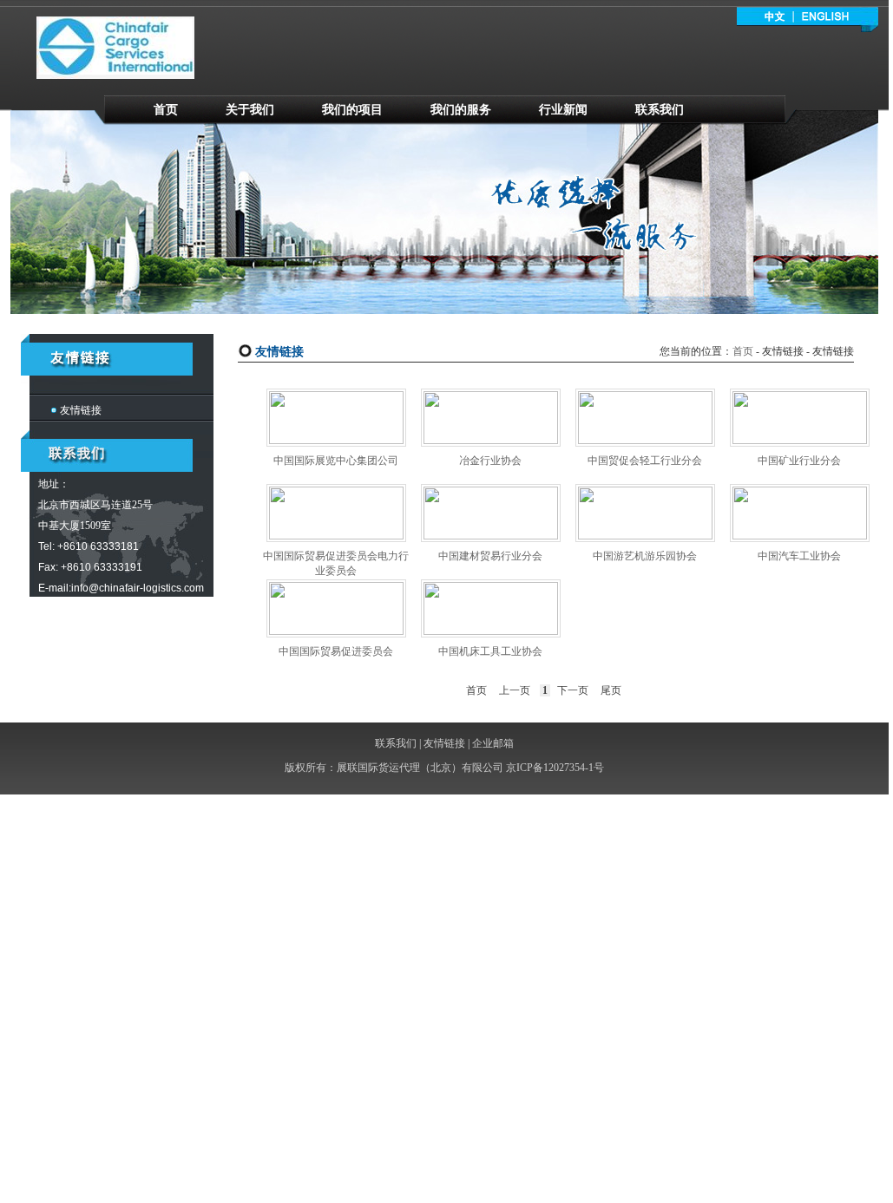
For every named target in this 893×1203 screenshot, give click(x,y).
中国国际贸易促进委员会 (336, 651)
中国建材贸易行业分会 (490, 556)
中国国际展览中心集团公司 (335, 460)
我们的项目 (352, 109)
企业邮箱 (493, 743)
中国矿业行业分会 (799, 460)
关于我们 (250, 109)
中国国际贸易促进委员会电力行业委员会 (336, 563)
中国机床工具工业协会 (490, 651)
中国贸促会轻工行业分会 (645, 460)
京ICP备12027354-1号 (555, 768)
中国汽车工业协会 (799, 556)
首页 (166, 109)
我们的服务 (460, 109)
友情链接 (81, 410)
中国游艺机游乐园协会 (645, 556)
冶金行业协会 (490, 460)
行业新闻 (563, 109)
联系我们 (659, 109)
